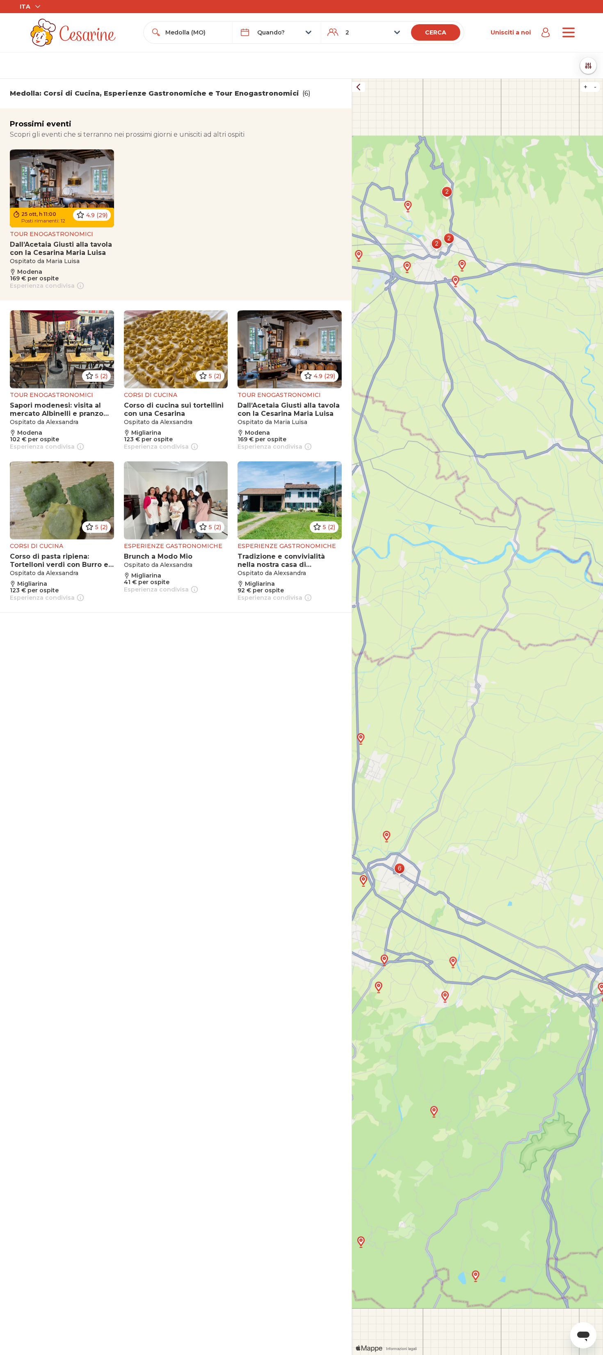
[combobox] (195, 32)
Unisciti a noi (511, 32)
